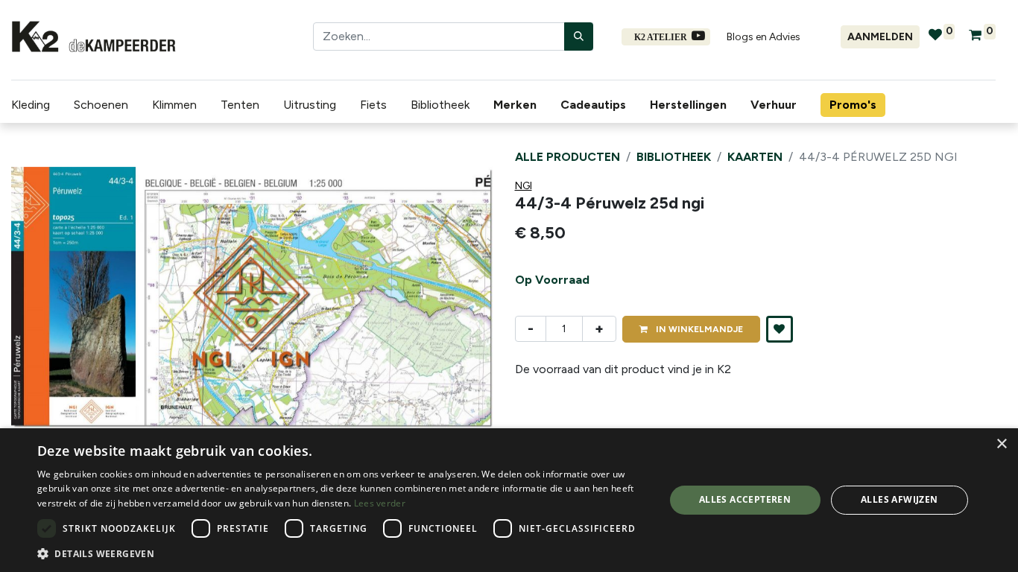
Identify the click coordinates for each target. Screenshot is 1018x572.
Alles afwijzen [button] (899, 499)
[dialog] (509, 500)
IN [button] (698, 329)
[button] (47, 297)
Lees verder (379, 503)
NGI (523, 185)
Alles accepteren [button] (745, 499)
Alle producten (567, 157)
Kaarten (755, 157)
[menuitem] (518, 105)
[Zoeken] (578, 36)
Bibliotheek (673, 157)
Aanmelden (880, 37)
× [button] (1001, 444)
